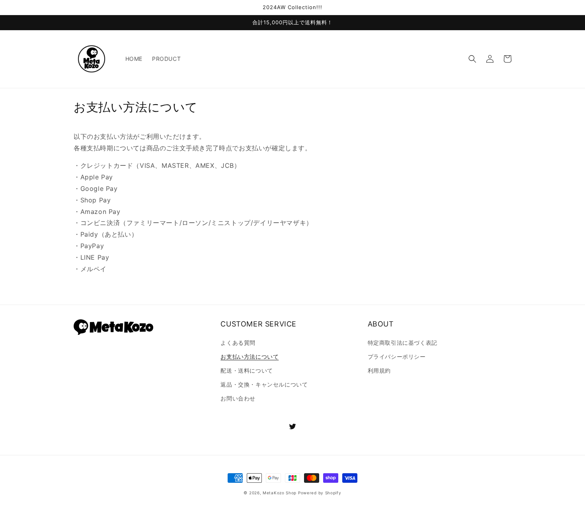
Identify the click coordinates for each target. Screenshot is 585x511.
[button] (472, 59)
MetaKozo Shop (279, 492)
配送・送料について (246, 370)
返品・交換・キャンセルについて (264, 384)
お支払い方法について (249, 356)
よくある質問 (237, 342)
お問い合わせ (237, 398)
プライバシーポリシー (397, 356)
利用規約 (379, 370)
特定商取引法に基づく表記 (402, 342)
